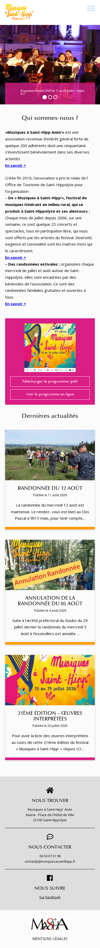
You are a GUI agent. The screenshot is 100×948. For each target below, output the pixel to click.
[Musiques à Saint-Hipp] (19, 12)
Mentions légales (50, 938)
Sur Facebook (50, 897)
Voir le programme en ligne (50, 394)
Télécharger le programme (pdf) (50, 381)
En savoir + (15, 165)
